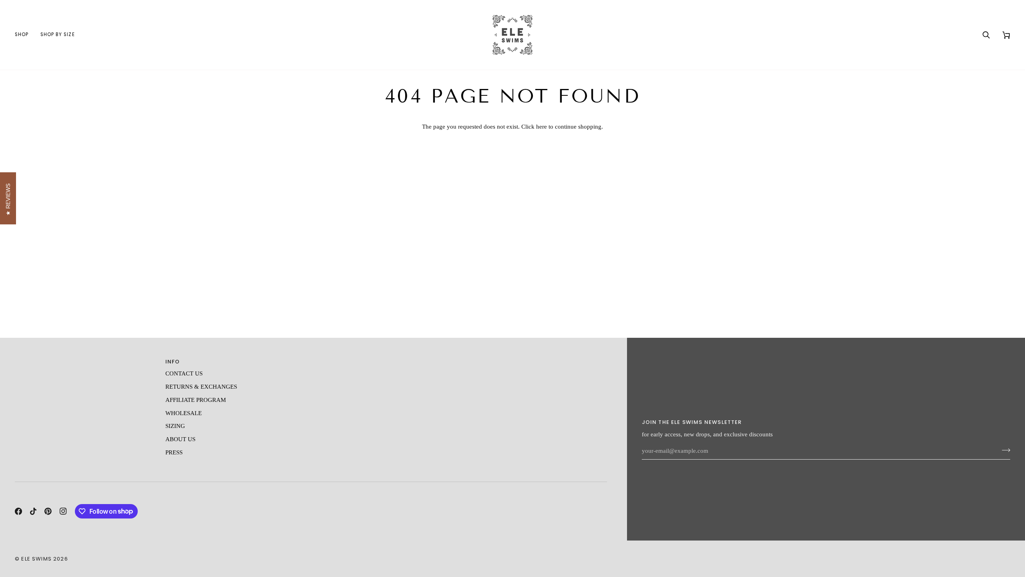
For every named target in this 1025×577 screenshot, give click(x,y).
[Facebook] (18, 511)
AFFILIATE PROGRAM (195, 400)
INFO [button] (172, 361)
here (541, 126)
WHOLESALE (183, 413)
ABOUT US (180, 439)
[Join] (1003, 450)
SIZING (175, 426)
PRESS (174, 452)
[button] (24, 35)
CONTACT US (184, 373)
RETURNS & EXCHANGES (201, 386)
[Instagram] (63, 511)
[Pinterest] (48, 511)
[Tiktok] (33, 511)
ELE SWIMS (36, 559)
